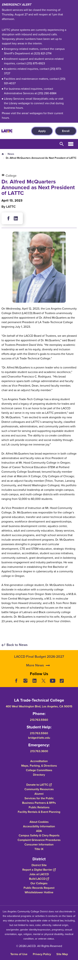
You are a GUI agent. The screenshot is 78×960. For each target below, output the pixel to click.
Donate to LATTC (37, 785)
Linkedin (16, 218)
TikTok (61, 680)
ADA (39, 831)
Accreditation (39, 761)
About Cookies (39, 822)
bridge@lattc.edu (39, 738)
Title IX (39, 849)
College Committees (39, 770)
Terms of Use (18, 954)
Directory (39, 775)
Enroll (65, 131)
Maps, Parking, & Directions (39, 766)
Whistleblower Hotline (39, 892)
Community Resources (39, 789)
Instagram (25, 680)
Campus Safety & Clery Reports (39, 835)
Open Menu (70, 144)
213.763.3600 (39, 751)
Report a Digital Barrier (37, 870)
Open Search (61, 144)
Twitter (43, 680)
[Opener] (74, 683)
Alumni (39, 794)
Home (2, 154)
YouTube (52, 680)
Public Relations (39, 807)
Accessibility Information (39, 826)
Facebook (8, 218)
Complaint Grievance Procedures (39, 840)
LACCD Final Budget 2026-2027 (39, 656)
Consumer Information (39, 844)
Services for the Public (39, 798)
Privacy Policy (42, 954)
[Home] (6, 131)
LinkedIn (34, 680)
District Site (39, 865)
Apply (42, 131)
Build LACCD (37, 879)
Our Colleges (39, 883)
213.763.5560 (39, 720)
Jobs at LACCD (39, 874)
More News (35, 665)
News (11, 154)
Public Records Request (39, 888)
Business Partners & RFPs (39, 803)
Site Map (62, 954)
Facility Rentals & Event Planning (39, 812)
